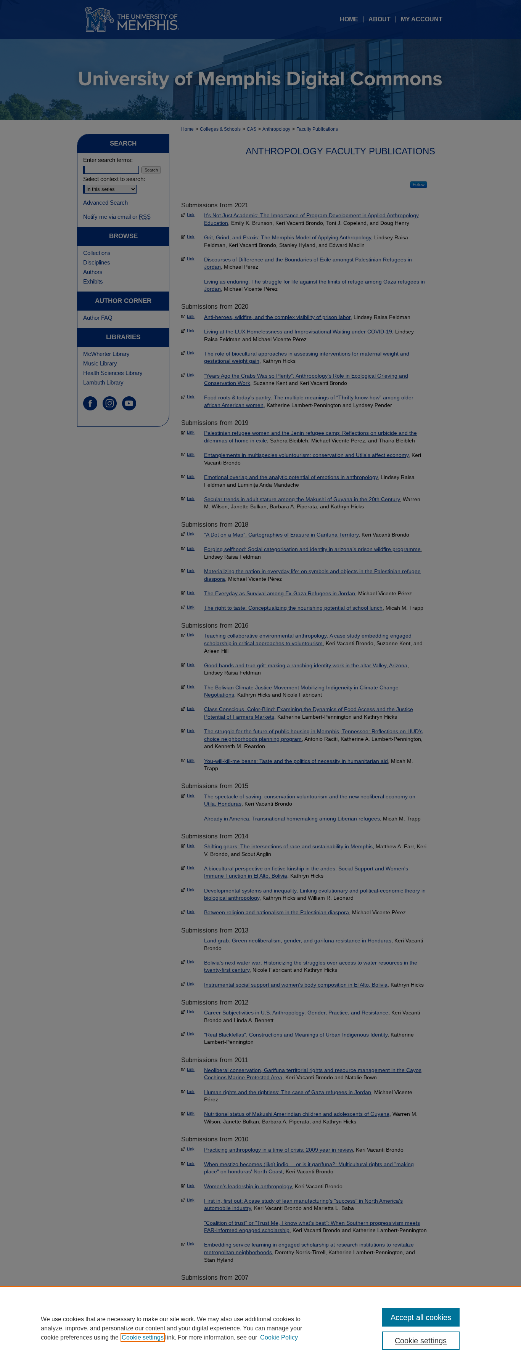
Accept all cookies (421, 1317)
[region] (260, 1328)
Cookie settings (143, 1337)
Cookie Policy (279, 1337)
